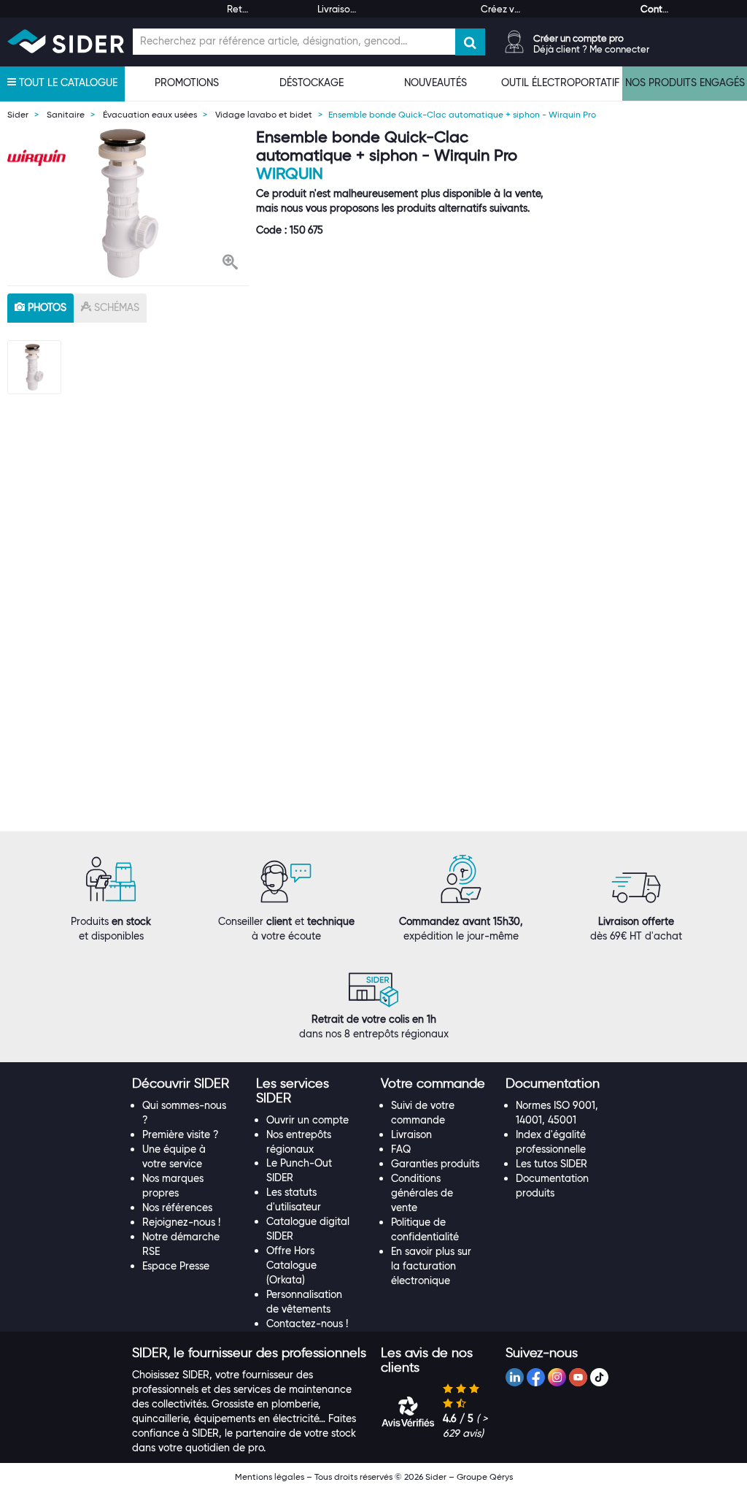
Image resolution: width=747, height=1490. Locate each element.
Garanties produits (435, 1163)
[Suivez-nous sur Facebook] (536, 1377)
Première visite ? (180, 1134)
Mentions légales (269, 1476)
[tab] (187, 1084)
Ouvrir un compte (307, 1119)
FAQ (401, 1149)
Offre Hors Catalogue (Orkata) (291, 1265)
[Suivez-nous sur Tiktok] (599, 1377)
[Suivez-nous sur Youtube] (578, 1377)
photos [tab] (45, 307)
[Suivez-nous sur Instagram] (557, 1377)
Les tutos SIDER (551, 1163)
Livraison (411, 1134)
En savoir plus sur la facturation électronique (431, 1266)
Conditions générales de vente (422, 1193)
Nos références (177, 1207)
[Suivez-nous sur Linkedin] (515, 1377)
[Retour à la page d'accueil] (65, 41)
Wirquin (289, 173)
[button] (230, 263)
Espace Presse (175, 1265)
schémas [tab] (115, 307)
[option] (128, 203)
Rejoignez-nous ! (181, 1222)
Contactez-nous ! (307, 1323)
